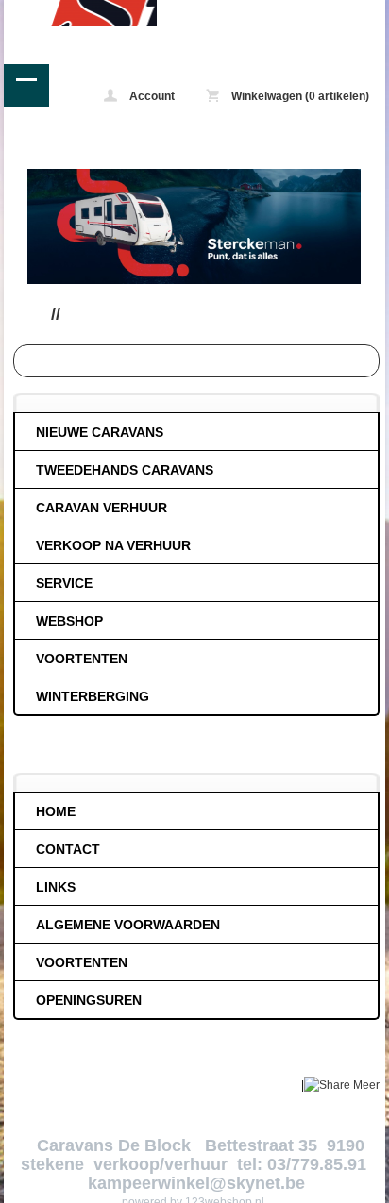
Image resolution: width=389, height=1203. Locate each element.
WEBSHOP (69, 620)
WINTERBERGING (92, 696)
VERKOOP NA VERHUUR (113, 545)
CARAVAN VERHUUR (101, 507)
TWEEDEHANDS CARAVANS (124, 469)
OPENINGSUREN (89, 1000)
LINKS (56, 886)
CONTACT (68, 849)
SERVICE (64, 583)
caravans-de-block (80, 13)
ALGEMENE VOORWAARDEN (128, 924)
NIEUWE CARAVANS (99, 432)
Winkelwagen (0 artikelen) (298, 96)
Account (151, 96)
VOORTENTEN (81, 658)
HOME (56, 811)
